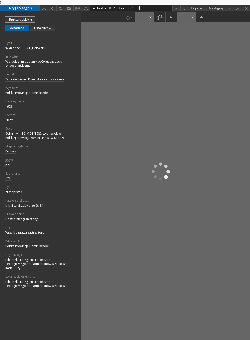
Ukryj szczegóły (20, 8)
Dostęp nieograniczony (21, 219)
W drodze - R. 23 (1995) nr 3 (25, 48)
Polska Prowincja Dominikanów (26, 93)
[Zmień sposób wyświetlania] (69, 8)
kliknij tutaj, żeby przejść (22, 205)
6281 (8, 178)
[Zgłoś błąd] (86, 8)
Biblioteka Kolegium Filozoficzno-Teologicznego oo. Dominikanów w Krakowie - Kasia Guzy (37, 264)
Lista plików (42, 28)
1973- (9, 106)
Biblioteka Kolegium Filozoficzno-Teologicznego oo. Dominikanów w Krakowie (36, 284)
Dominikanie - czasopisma (46, 79)
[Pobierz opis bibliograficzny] (77, 8)
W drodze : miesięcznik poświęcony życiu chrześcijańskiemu (33, 63)
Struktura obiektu (20, 19)
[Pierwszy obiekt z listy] (176, 8)
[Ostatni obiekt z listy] (238, 8)
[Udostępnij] (52, 8)
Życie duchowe (15, 79)
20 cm (9, 120)
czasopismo (13, 192)
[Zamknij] (246, 8)
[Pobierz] (44, 8)
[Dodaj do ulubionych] (61, 8)
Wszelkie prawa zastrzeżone (24, 232)
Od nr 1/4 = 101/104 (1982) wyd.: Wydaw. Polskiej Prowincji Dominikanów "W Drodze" (35, 136)
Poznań (10, 151)
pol (7, 165)
